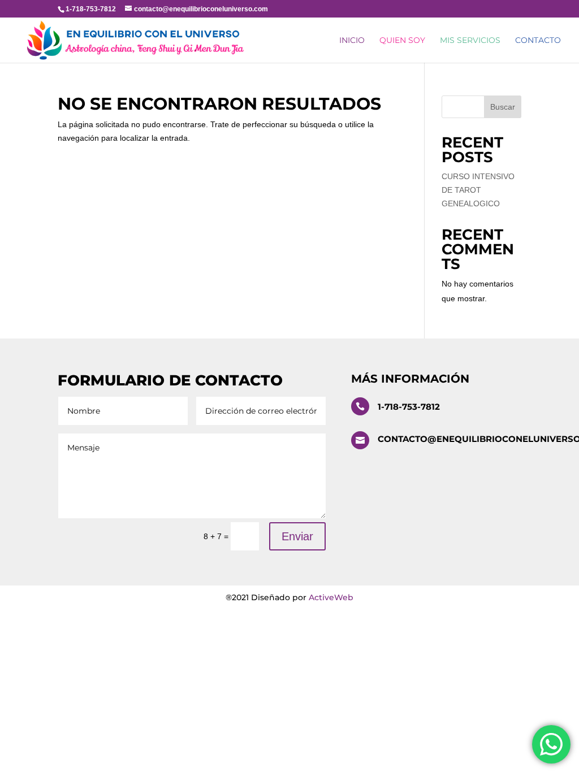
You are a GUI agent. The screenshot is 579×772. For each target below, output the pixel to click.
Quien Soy (402, 40)
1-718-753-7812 (409, 406)
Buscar (502, 106)
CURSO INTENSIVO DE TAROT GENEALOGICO (478, 190)
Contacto (538, 40)
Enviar (297, 536)
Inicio (352, 40)
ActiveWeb (331, 597)
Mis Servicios (470, 40)
